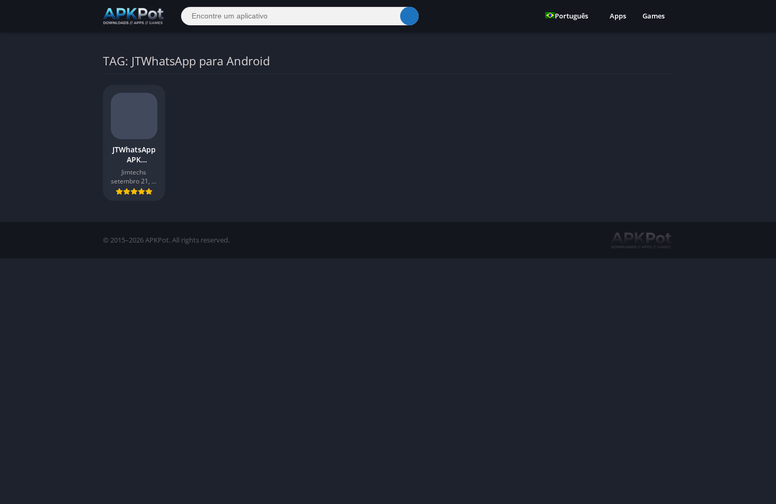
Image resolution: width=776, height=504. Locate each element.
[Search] (409, 16)
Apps (618, 16)
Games (653, 16)
